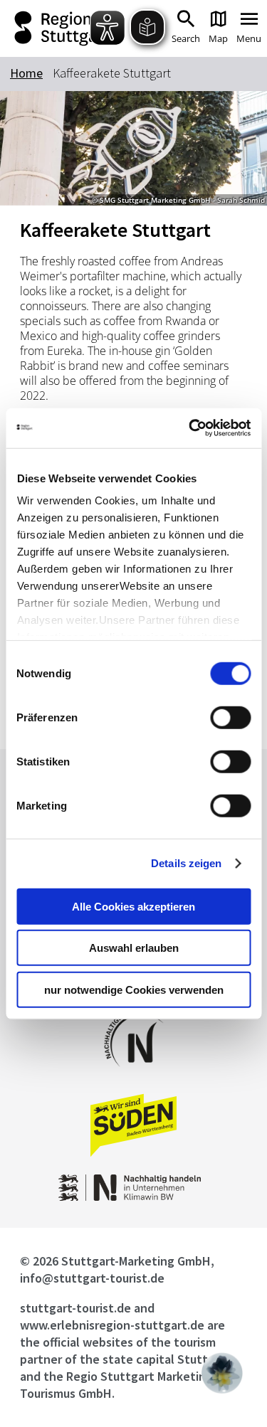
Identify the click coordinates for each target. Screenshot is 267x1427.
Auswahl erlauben (134, 948)
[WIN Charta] (134, 1197)
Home (26, 73)
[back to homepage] (59, 28)
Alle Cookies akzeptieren (133, 906)
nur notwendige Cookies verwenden (134, 989)
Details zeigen (186, 863)
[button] (222, 1373)
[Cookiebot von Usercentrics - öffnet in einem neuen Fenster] (190, 428)
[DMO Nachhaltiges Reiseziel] (134, 1076)
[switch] (230, 717)
